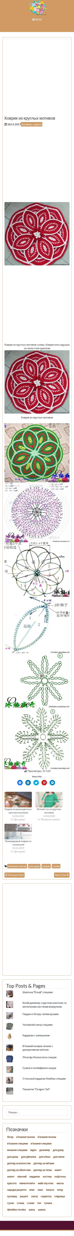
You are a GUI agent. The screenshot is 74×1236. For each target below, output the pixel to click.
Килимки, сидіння (32, 124)
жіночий (21, 1176)
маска (60, 1183)
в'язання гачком (17, 866)
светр (34, 1196)
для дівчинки (28, 1156)
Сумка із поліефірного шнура (39, 1067)
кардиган (34, 1176)
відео (33, 1149)
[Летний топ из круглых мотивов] (49, 799)
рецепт (24, 1196)
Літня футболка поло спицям (39, 1057)
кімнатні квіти (27, 1183)
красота (11, 1183)
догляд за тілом (42, 1169)
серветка (46, 1196)
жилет (10, 1176)
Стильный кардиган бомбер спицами (44, 1078)
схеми (30, 1202)
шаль (32, 1209)
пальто (50, 1189)
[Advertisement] (37, 79)
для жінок (58, 1156)
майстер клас (46, 1183)
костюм (47, 1176)
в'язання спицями (17, 1143)
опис (32, 1189)
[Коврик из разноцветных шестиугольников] (18, 799)
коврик (46, 866)
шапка (41, 1209)
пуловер (12, 1196)
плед (60, 1189)
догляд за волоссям (18, 1163)
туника (48, 1202)
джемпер (44, 1149)
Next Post (60, 874)
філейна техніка (16, 1209)
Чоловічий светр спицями (37, 1024)
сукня (10, 1202)
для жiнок (44, 1156)
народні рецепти (16, 1189)
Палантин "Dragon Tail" (36, 1089)
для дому (34, 866)
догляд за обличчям (18, 1169)
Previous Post (16, 874)
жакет (58, 1169)
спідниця (59, 1196)
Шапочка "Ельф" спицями (38, 992)
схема (56, 866)
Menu (38, 19)
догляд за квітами (43, 1163)
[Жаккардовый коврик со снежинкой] (18, 831)
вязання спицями (17, 1149)
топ (39, 1202)
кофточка (60, 1176)
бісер (10, 1136)
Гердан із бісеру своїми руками (41, 1014)
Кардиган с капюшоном (36, 1035)
